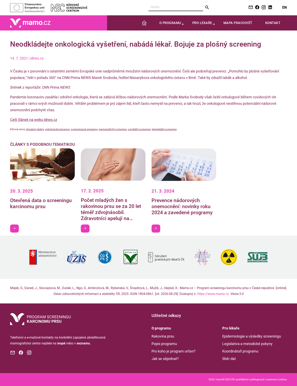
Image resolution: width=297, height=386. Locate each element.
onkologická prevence (57, 129)
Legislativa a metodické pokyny (247, 344)
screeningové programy (84, 129)
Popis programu (164, 344)
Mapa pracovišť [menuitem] (237, 23)
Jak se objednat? (165, 359)
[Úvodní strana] (40, 319)
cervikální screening (139, 129)
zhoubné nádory (35, 129)
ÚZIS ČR (229, 379)
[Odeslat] (207, 7)
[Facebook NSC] (256, 7)
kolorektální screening (164, 129)
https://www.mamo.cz (213, 294)
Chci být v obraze (14, 228)
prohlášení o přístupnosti (250, 379)
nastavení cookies (276, 379)
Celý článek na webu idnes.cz (33, 119)
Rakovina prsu (163, 336)
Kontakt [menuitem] (273, 23)
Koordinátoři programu (240, 351)
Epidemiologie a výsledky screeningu (251, 336)
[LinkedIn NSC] (269, 7)
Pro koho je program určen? (174, 351)
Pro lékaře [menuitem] (202, 23)
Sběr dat (229, 359)
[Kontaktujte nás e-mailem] (250, 7)
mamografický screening (113, 129)
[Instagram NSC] (263, 7)
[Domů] (30, 23)
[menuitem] (144, 22)
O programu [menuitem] (170, 23)
